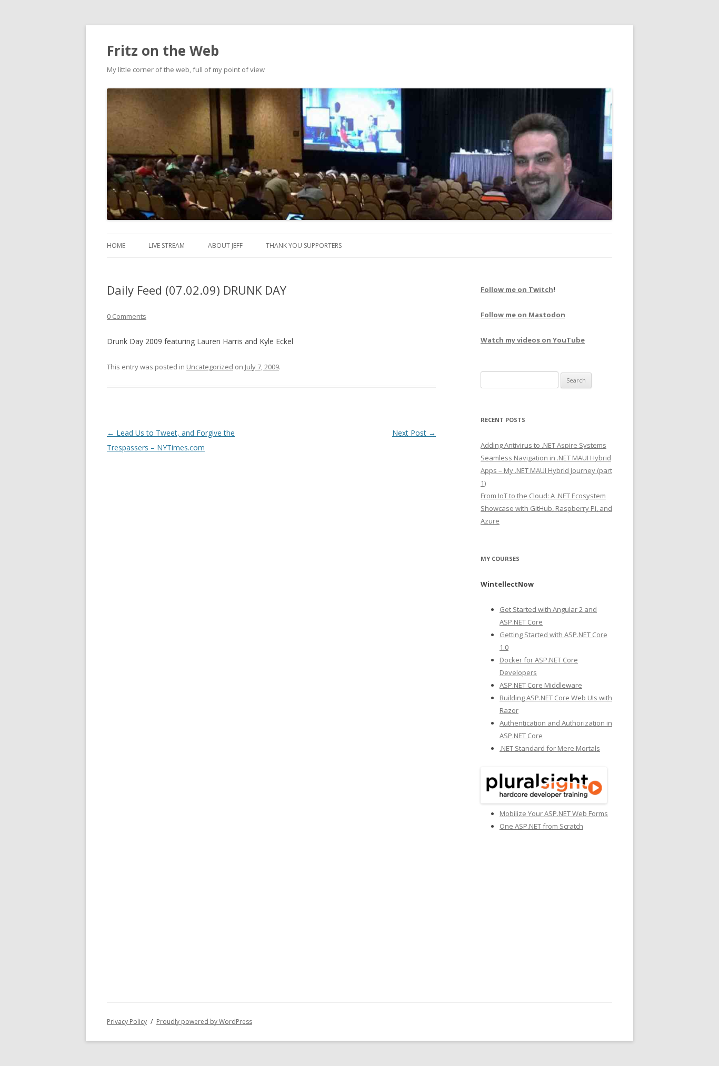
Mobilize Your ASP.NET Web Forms (554, 813)
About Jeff (225, 245)
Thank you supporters (304, 245)
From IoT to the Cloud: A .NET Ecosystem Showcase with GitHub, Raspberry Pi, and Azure (546, 508)
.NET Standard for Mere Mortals (550, 748)
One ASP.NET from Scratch (541, 826)
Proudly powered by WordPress (204, 1021)
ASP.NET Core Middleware (541, 685)
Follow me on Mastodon (523, 314)
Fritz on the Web (163, 50)
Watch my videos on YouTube (533, 340)
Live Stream (166, 245)
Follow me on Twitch (517, 289)
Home (116, 245)
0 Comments (126, 316)
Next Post (414, 433)
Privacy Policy (127, 1021)
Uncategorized (209, 366)
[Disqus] (271, 586)
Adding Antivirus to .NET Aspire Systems (543, 445)
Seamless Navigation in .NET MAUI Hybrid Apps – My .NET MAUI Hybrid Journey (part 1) (546, 470)
